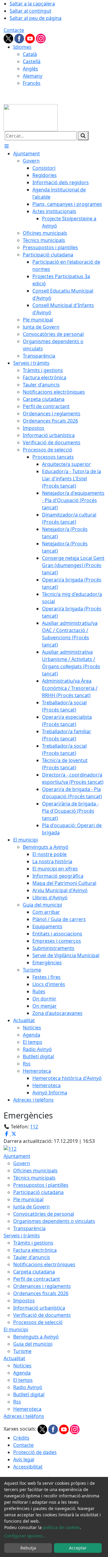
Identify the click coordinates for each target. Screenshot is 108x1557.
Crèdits (21, 1437)
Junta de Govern (31, 1206)
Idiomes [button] (22, 47)
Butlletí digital (28, 1394)
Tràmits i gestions (33, 1242)
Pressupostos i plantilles (40, 1185)
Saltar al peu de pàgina (36, 18)
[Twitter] (9, 38)
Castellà (31, 61)
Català (30, 54)
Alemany (32, 76)
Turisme (22, 1351)
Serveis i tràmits (22, 1235)
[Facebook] (19, 38)
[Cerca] (83, 135)
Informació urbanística (39, 1307)
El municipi (16, 1329)
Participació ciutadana (38, 1192)
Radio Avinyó (27, 1387)
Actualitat (14, 1358)
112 (34, 1126)
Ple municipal (28, 1199)
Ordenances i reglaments (42, 1286)
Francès (31, 83)
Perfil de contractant (36, 1279)
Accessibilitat (28, 1466)
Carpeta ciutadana (34, 1271)
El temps (23, 1380)
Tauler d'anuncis (31, 1257)
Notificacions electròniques (44, 1264)
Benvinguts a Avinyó (36, 1336)
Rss (17, 1401)
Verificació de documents (42, 1315)
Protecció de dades (35, 1452)
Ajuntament (17, 1156)
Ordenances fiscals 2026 (40, 1293)
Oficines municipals (35, 1170)
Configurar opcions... (25, 1536)
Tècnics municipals (34, 1177)
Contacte (14, 30)
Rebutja (28, 1548)
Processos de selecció (38, 1322)
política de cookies (61, 1527)
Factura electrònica (35, 1250)
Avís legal (23, 1459)
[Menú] (7, 146)
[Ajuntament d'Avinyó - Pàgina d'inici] (31, 117)
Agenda (22, 1372)
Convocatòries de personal (43, 1214)
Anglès (30, 68)
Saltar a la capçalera (32, 3)
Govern (21, 1163)
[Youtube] (30, 38)
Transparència (29, 1228)
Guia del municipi (32, 1344)
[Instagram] (41, 38)
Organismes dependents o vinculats (54, 1221)
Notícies (22, 1365)
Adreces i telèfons (24, 1416)
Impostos (24, 1300)
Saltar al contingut (30, 11)
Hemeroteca (27, 1409)
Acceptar (78, 1548)
